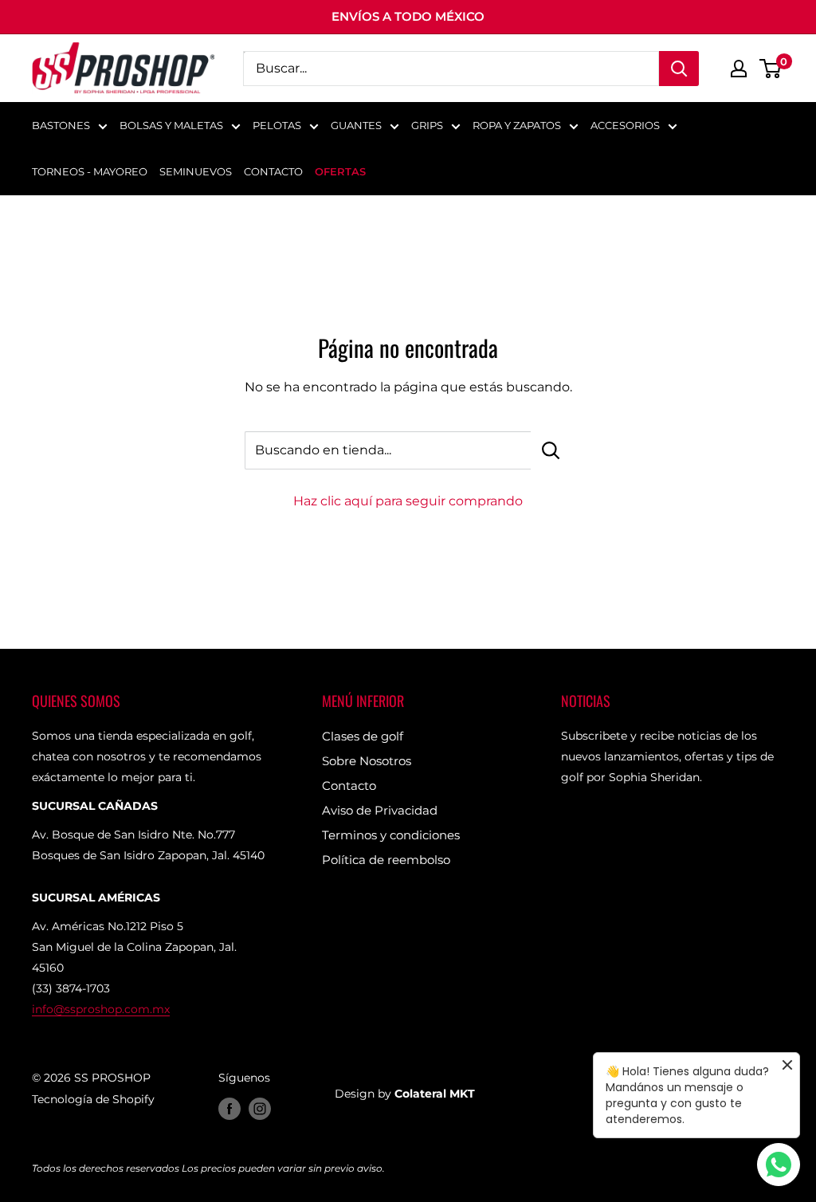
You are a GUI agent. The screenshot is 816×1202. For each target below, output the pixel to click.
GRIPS (427, 125)
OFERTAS (340, 171)
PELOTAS (277, 125)
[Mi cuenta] (739, 68)
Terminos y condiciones (391, 835)
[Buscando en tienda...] (551, 450)
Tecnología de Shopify (93, 1099)
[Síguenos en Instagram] (260, 1109)
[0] (771, 68)
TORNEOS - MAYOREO (89, 171)
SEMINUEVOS (195, 171)
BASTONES (61, 125)
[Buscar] (679, 68)
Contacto (349, 785)
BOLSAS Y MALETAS (171, 125)
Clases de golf (362, 736)
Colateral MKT (434, 1093)
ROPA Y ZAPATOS (517, 125)
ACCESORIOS (625, 125)
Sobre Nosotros (366, 760)
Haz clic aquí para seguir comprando (408, 501)
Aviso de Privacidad (379, 810)
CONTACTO (273, 171)
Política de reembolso (386, 859)
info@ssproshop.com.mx (101, 1009)
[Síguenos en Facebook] (229, 1109)
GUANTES (356, 125)
